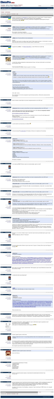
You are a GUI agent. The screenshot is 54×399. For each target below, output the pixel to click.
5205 (2, 190)
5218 (2, 349)
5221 (2, 381)
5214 (2, 294)
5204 (2, 176)
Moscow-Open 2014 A (27, 46)
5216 (2, 321)
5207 (2, 217)
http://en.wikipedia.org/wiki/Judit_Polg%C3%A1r (20, 113)
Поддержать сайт (17, 5)
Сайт (8, 28)
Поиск (12, 5)
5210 (2, 252)
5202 (2, 137)
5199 (2, 107)
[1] (5, 393)
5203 (2, 163)
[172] (7, 393)
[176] (14, 393)
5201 (2, 130)
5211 (1, 267)
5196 (2, 55)
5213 (2, 287)
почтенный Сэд (25, 17)
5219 (2, 362)
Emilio (14, 288)
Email (10, 28)
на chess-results (23, 130)
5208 (2, 232)
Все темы (8, 5)
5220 (2, 372)
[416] (17, 393)
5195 (2, 46)
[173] (9, 393)
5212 (2, 274)
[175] (13, 393)
